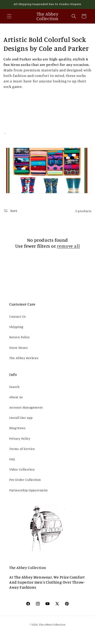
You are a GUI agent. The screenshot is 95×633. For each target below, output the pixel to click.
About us (16, 397)
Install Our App (21, 417)
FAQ (12, 459)
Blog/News (17, 428)
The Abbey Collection (52, 624)
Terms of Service (22, 449)
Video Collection (22, 469)
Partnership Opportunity (28, 490)
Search (14, 387)
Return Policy (19, 337)
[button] (9, 16)
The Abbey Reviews (23, 358)
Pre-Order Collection (25, 480)
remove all (68, 246)
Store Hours (18, 347)
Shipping (16, 327)
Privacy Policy (19, 438)
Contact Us (17, 316)
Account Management (26, 407)
